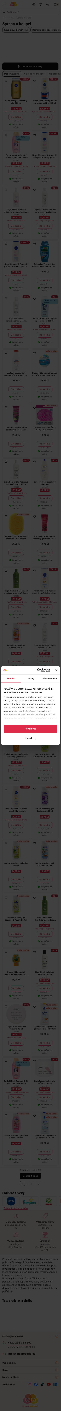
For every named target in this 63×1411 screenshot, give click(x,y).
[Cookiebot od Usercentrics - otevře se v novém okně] (37, 670)
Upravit (29, 738)
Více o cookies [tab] (49, 678)
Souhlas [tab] (11, 678)
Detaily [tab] (30, 678)
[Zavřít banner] (56, 670)
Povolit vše (30, 728)
